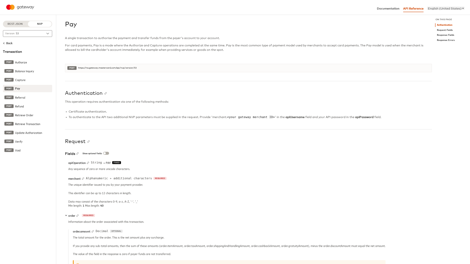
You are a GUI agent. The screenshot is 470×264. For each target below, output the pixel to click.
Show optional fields (92, 154)
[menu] (445, 8)
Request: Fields (445, 30)
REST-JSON (15, 24)
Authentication (444, 25)
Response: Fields (445, 35)
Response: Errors (446, 40)
